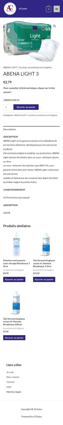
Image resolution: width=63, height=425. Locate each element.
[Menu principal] (57, 9)
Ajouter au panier (26, 107)
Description (9, 129)
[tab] (31, 129)
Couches (22, 67)
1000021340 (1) (11, 100)
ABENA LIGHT (10, 67)
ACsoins (23, 8)
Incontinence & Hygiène (40, 67)
